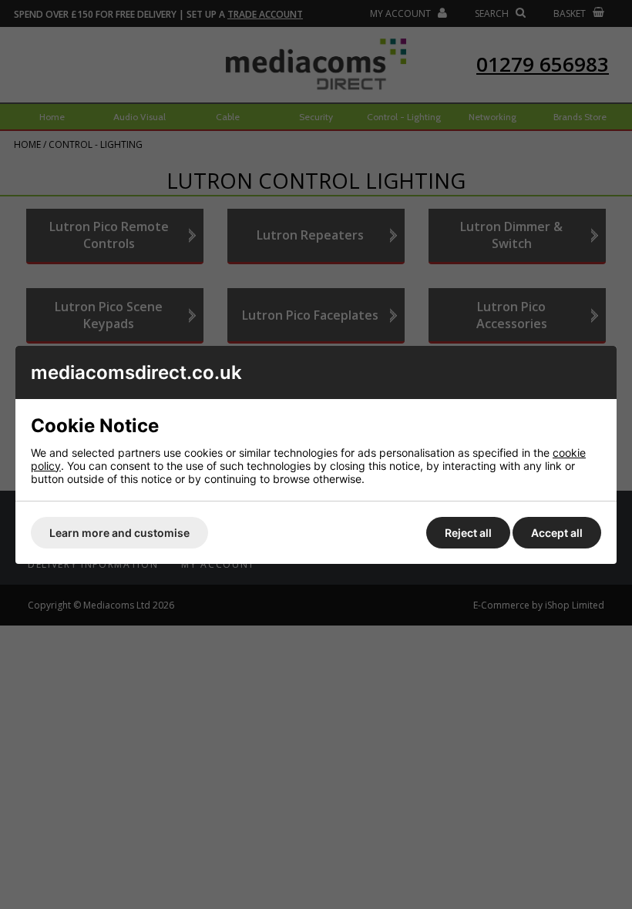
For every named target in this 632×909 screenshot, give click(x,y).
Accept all (557, 532)
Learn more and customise (119, 532)
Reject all (468, 532)
